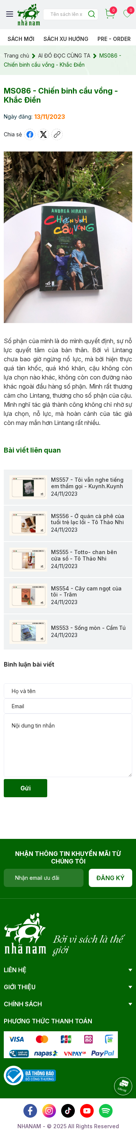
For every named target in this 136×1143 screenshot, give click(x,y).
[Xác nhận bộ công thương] (30, 1074)
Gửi (25, 788)
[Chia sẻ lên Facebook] (30, 134)
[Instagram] (49, 1111)
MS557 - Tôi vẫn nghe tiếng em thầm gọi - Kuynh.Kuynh (87, 482)
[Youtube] (87, 1111)
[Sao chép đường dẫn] (57, 134)
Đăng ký (110, 878)
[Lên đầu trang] (115, 1107)
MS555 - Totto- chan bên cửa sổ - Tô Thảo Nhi (84, 555)
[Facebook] (30, 1111)
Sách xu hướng (65, 39)
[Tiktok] (68, 1111)
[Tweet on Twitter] (43, 134)
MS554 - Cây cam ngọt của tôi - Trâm (86, 591)
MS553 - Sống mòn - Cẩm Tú (88, 628)
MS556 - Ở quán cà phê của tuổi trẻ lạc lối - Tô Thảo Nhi (87, 519)
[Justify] (91, 14)
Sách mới (21, 39)
